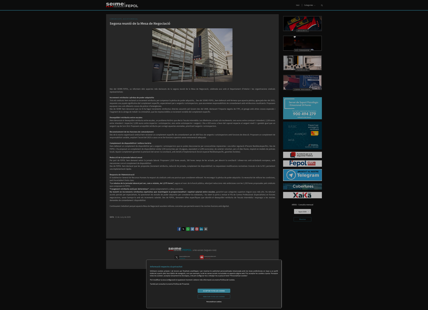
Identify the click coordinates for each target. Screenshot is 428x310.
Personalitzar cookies (214, 302)
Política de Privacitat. (181, 284)
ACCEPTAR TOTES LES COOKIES (214, 291)
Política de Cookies (227, 280)
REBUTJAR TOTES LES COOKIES (214, 296)
